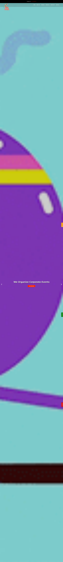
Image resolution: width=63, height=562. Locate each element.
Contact (57, 4)
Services (42, 4)
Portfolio (53, 4)
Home (34, 4)
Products (47, 4)
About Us (38, 4)
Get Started (31, 286)
